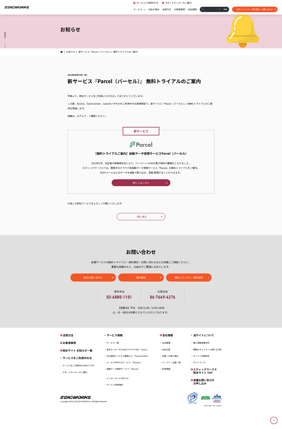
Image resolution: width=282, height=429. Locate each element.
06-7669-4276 (163, 297)
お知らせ (70, 51)
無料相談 (141, 277)
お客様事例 (179, 9)
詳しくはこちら (141, 182)
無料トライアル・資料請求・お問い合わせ (255, 9)
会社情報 (192, 9)
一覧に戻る (141, 216)
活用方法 (166, 9)
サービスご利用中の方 (147, 2)
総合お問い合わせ (93, 277)
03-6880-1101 (119, 297)
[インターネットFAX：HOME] (62, 51)
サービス (137, 9)
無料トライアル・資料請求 (189, 277)
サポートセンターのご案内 (178, 2)
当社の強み (153, 9)
